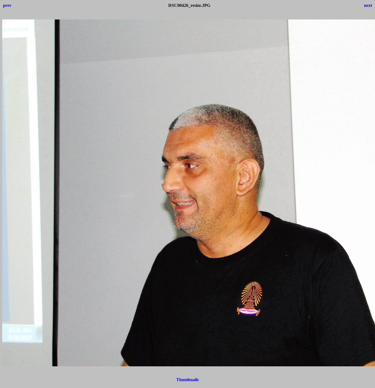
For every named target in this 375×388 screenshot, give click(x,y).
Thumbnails (187, 379)
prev (7, 5)
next (368, 5)
